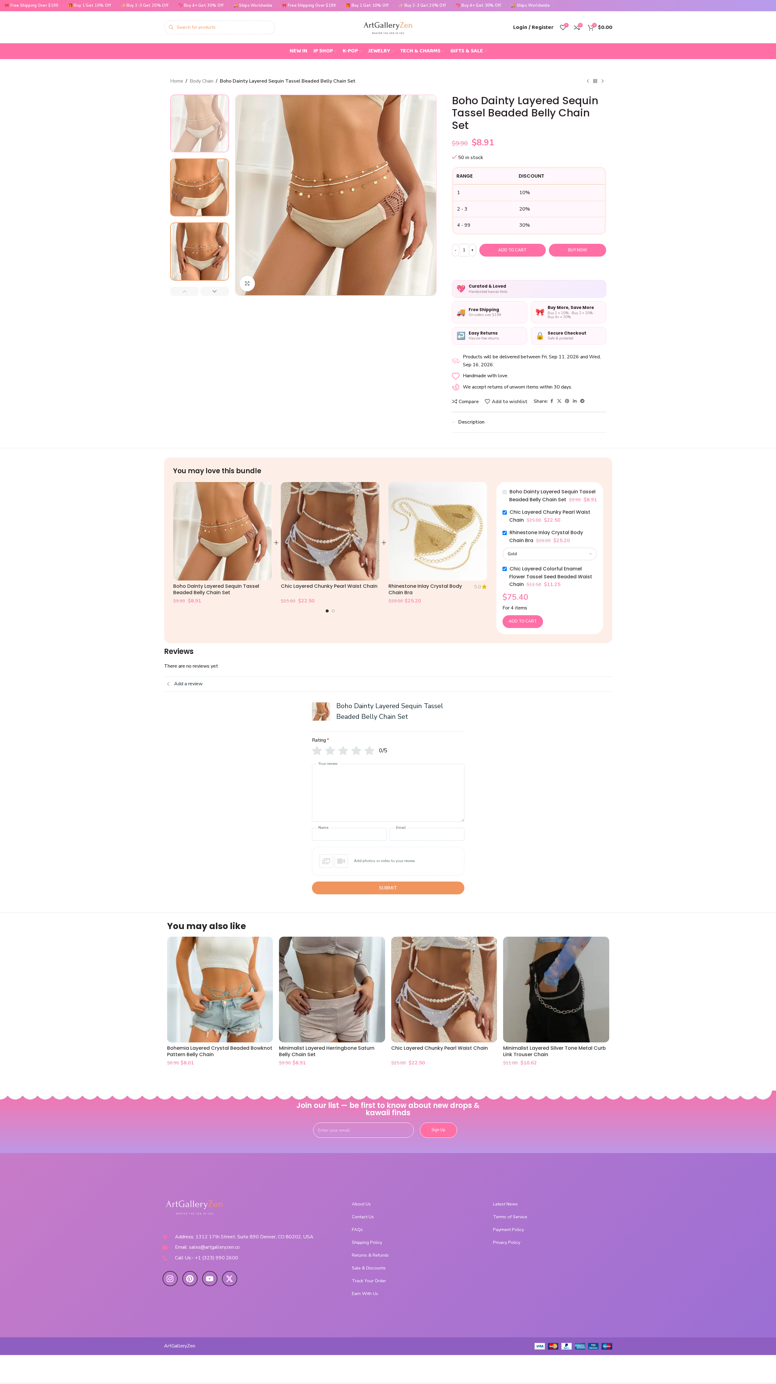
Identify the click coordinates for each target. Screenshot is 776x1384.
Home (176, 81)
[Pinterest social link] (567, 401)
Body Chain (201, 81)
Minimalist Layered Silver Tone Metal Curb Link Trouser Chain (554, 1051)
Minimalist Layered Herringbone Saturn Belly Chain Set (326, 1051)
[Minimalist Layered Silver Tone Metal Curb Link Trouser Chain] (556, 990)
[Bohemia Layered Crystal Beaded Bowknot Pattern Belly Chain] (220, 990)
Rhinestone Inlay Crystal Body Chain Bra (425, 589)
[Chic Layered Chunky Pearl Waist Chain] (330, 531)
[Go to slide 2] (333, 610)
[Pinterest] (190, 1278)
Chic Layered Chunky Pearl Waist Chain (329, 586)
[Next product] (602, 81)
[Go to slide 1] (327, 610)
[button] (184, 291)
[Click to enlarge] (247, 283)
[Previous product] (588, 81)
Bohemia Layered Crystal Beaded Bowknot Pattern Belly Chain (219, 1051)
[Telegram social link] (582, 401)
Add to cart (512, 250)
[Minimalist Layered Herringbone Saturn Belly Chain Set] (332, 990)
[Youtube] (209, 1278)
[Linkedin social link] (574, 401)
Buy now (577, 250)
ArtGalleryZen (179, 1346)
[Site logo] (388, 26)
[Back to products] (595, 81)
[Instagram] (170, 1278)
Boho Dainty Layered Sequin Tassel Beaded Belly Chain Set (216, 589)
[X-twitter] (229, 1278)
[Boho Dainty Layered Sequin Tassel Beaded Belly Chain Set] (222, 531)
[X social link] (559, 401)
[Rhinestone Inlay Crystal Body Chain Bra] (437, 531)
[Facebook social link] (551, 401)
